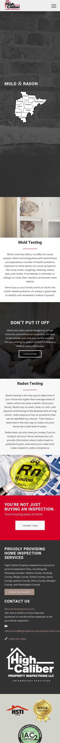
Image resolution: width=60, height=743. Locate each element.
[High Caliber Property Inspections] (24, 5)
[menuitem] (52, 5)
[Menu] (52, 5)
